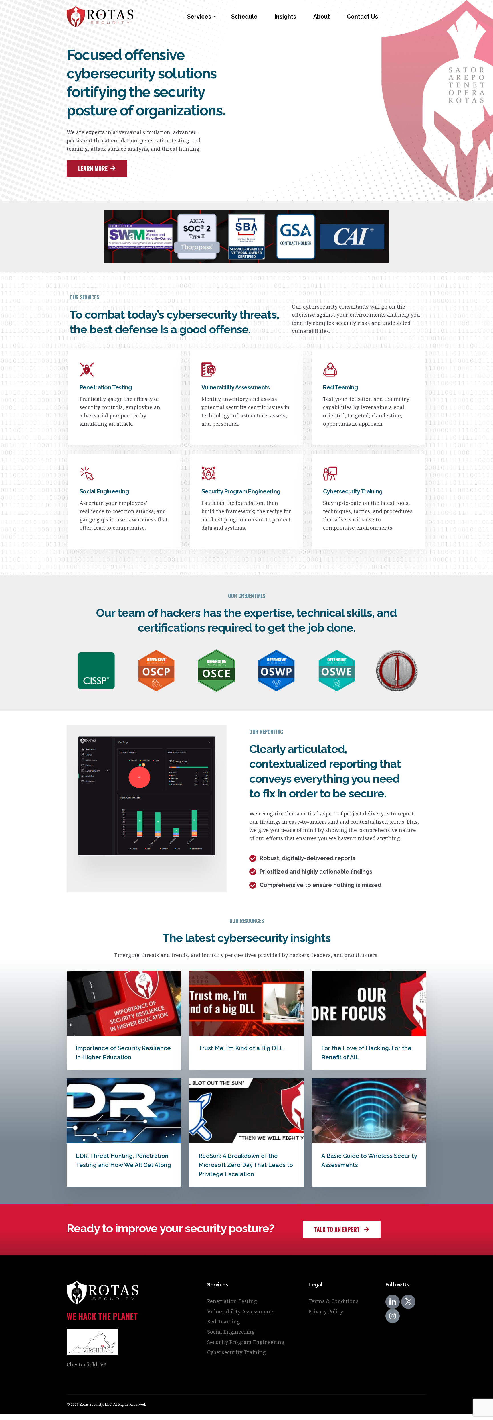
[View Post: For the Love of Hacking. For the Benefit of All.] (369, 1003)
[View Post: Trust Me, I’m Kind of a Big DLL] (246, 1003)
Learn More (93, 436)
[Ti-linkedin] (392, 1302)
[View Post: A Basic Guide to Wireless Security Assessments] (369, 1110)
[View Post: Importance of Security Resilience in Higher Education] (124, 1003)
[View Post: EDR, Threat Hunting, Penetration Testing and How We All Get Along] (124, 1110)
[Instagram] (392, 1316)
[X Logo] (408, 1302)
